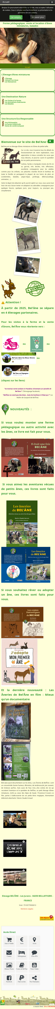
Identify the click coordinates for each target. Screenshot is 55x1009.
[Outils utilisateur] (51, 141)
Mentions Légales (27, 909)
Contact (9, 956)
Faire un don (22, 982)
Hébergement (22, 956)
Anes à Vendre (9, 943)
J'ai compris (16, 17)
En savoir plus (38, 17)
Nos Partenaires (34, 982)
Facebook (9, 982)
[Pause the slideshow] (47, 45)
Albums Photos (9, 969)
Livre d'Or (34, 956)
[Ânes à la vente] (35, 288)
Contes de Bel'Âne (21, 969)
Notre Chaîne (34, 969)
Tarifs (22, 943)
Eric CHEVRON (49, 1006)
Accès (34, 943)
